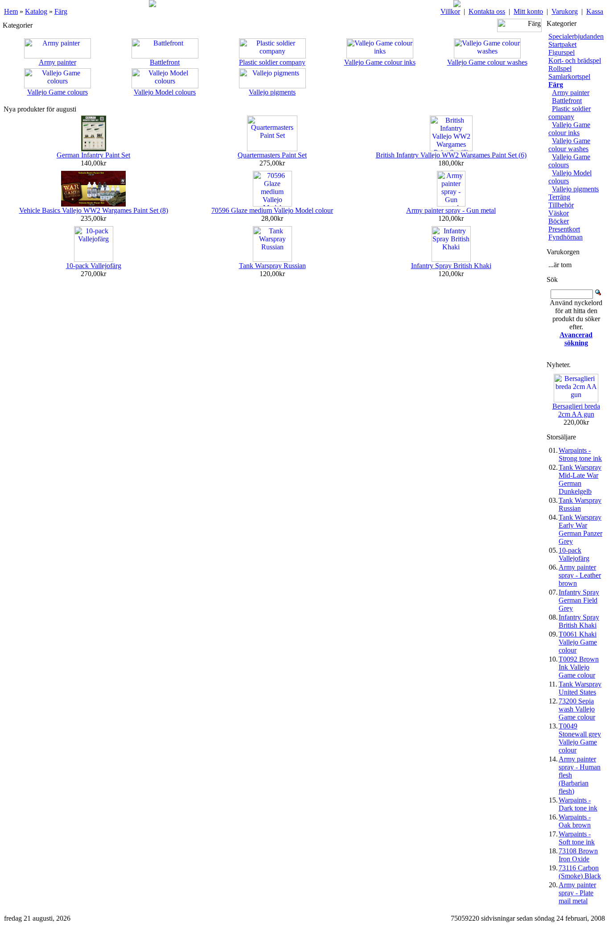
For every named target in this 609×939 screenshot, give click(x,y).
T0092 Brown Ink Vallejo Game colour (579, 667)
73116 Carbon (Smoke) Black (580, 872)
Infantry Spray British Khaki (451, 265)
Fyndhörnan (565, 237)
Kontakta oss (487, 11)
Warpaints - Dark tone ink (578, 804)
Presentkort (564, 229)
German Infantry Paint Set (93, 155)
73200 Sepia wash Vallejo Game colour (577, 709)
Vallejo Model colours (165, 92)
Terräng (559, 197)
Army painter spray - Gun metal (451, 210)
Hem (11, 11)
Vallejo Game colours (57, 92)
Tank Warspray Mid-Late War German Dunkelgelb (580, 479)
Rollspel (560, 68)
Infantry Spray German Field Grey (579, 600)
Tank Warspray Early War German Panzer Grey (580, 529)
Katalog (36, 11)
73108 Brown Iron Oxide (578, 855)
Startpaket (562, 44)
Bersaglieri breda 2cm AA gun (576, 410)
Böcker (558, 221)
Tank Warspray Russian (272, 265)
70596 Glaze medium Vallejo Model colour (272, 210)
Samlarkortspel (569, 76)
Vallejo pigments (272, 92)
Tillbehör (561, 205)
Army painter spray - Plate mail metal (577, 893)
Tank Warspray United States (580, 688)
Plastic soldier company (272, 62)
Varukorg (564, 11)
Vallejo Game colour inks (380, 62)
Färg (60, 11)
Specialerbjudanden (576, 36)
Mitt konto (528, 11)
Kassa (594, 11)
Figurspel (561, 52)
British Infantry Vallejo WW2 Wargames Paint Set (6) (451, 155)
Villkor (450, 11)
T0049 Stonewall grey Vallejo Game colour (580, 738)
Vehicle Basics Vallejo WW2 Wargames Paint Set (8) (93, 210)
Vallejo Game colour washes (487, 62)
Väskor (558, 213)
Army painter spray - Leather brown (580, 575)
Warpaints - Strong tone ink (580, 454)
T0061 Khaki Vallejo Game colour (578, 642)
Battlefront (165, 62)
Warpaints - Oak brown (575, 821)
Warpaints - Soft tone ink (577, 838)
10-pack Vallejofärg (93, 265)
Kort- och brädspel (574, 60)
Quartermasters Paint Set (272, 155)
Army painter (57, 62)
